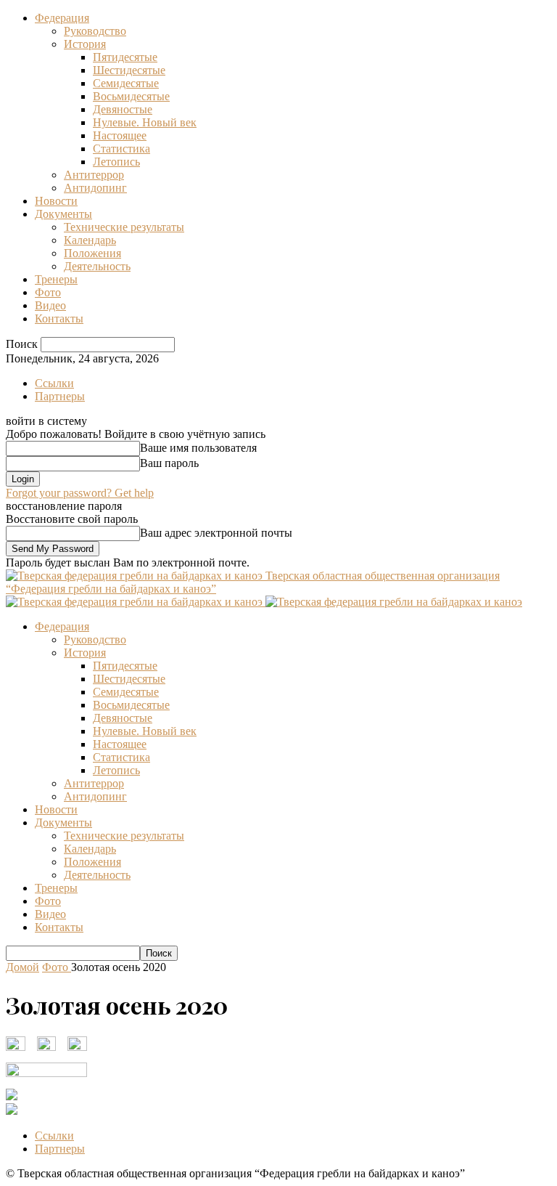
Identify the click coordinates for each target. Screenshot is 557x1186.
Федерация (62, 18)
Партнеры (60, 396)
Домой (22, 967)
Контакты (59, 318)
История (85, 44)
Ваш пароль (169, 463)
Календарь (90, 240)
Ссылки (54, 383)
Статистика (121, 148)
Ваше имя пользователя (198, 448)
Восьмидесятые (131, 96)
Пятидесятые (125, 57)
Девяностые (122, 109)
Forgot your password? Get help (80, 493)
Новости (56, 201)
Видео (50, 305)
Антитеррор (94, 174)
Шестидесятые (129, 70)
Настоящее (120, 135)
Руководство (95, 31)
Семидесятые (126, 83)
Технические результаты (124, 227)
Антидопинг (95, 188)
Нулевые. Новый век (145, 122)
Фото (48, 292)
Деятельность (97, 266)
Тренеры (56, 279)
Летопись (116, 161)
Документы (63, 214)
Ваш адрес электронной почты (216, 533)
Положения (92, 253)
